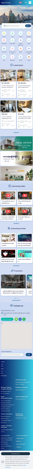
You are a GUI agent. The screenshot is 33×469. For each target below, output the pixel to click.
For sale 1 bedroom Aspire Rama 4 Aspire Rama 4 (24, 86)
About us (18, 441)
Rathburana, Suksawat (21, 387)
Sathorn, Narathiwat (6, 414)
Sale (2, 364)
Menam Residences (5, 416)
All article (16, 265)
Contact (18, 447)
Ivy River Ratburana (20, 389)
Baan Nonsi (4, 422)
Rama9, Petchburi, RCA (22, 396)
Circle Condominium (20, 399)
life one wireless (5, 393)
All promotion (16, 300)
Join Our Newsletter (6, 351)
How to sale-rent (20, 444)
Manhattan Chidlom (6, 391)
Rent (2, 366)
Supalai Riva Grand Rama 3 (7, 404)
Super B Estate (6, 3)
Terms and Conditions (22, 435)
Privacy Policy (19, 438)
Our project (4, 375)
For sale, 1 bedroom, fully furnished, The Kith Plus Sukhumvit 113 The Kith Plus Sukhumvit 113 (8, 86)
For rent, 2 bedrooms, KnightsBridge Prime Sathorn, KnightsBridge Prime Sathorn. (7, 117)
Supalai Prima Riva (5, 411)
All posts (16, 132)
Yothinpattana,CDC (21, 379)
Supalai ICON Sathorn (6, 420)
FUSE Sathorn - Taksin (21, 418)
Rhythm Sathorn (5, 418)
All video (16, 223)
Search (28, 25)
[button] (30, 15)
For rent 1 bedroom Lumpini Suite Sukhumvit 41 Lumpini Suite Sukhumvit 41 (24, 117)
